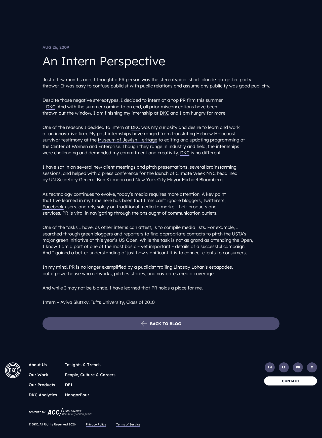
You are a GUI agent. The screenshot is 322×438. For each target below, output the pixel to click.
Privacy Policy (96, 424)
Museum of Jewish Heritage (127, 140)
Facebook (53, 207)
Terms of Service (128, 424)
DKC (50, 107)
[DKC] (13, 370)
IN (270, 367)
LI (284, 367)
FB (298, 367)
